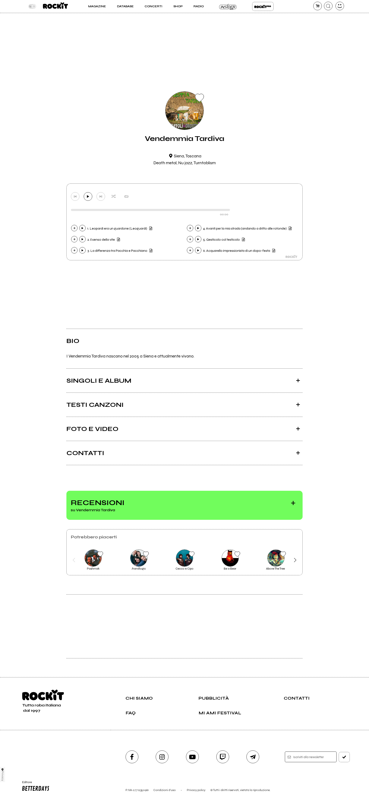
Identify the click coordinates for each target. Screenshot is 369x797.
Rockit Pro (263, 6)
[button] (74, 560)
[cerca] (328, 6)
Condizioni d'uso (164, 790)
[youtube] (192, 756)
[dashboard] (339, 6)
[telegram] (252, 756)
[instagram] (162, 756)
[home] (55, 6)
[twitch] (222, 756)
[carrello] (317, 6)
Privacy (2, 776)
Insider (228, 6)
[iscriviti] (344, 757)
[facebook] (132, 756)
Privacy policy (196, 790)
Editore (25, 784)
